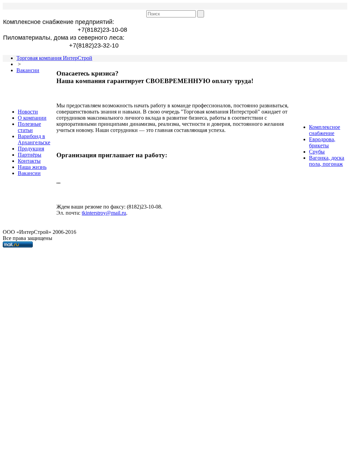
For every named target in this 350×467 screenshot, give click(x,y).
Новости (28, 112)
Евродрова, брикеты (322, 142)
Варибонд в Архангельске (34, 139)
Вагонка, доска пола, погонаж (326, 161)
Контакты (29, 161)
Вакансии (27, 70)
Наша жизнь (32, 167)
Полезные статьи (29, 127)
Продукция (31, 148)
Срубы (317, 152)
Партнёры (29, 155)
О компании (32, 118)
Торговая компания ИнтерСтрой (54, 58)
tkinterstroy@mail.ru (104, 213)
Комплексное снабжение (324, 130)
